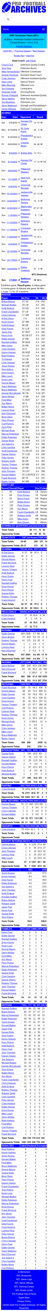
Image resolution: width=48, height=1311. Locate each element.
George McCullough (11, 393)
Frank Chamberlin (10, 312)
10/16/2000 (12, 193)
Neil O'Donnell (8, 413)
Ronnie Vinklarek (10, 95)
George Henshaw (10, 75)
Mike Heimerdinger (11, 71)
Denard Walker (9, 475)
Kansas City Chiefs (26, 123)
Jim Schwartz (8, 88)
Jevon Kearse (8, 366)
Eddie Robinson (9, 437)
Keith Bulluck (8, 308)
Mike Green (7, 346)
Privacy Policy (24, 1301)
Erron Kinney (8, 373)
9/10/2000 (12, 161)
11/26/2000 (12, 236)
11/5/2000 (12, 215)
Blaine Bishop (8, 301)
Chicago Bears (25, 144)
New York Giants (25, 179)
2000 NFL (8, 50)
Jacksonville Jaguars (27, 194)
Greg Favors (7, 329)
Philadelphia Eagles (27, 137)
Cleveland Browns (26, 230)
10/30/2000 (12, 208)
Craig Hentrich (8, 349)
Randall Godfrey (9, 342)
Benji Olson (7, 417)
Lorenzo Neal (8, 410)
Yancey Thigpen (9, 464)
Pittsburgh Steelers (25, 170)
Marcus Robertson (10, 434)
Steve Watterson (9, 105)
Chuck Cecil (7, 65)
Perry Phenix (8, 420)
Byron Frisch (23, 498)
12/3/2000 (12, 244)
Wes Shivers (23, 522)
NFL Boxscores (24, 1275)
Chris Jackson (8, 362)
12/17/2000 (12, 260)
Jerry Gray (6, 68)
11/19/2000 (12, 229)
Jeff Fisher (31, 60)
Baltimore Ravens (25, 201)
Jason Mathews (9, 386)
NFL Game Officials (24, 1282)
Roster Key (19, 55)
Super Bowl (24, 1297)
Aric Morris (7, 403)
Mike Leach (7, 376)
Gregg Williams (9, 109)
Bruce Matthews (9, 390)
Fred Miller (7, 400)
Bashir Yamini (8, 481)
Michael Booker (9, 305)
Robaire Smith (8, 461)
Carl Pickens (8, 424)
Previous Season (23, 50)
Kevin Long (7, 379)
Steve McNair (8, 396)
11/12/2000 (12, 222)
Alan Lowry (7, 82)
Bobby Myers (8, 407)
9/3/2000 (13, 153)
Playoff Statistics (24, 46)
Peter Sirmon (8, 458)
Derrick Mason (8, 383)
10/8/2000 (12, 186)
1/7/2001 (13, 280)
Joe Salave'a (8, 444)
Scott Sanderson (9, 451)
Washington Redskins (26, 208)
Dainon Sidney (9, 454)
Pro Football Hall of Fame (24, 1293)
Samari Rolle (8, 441)
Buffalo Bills (26, 153)
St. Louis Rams (25, 130)
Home (6, 29)
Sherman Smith (9, 92)
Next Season (39, 50)
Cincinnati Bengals (25, 186)
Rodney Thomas (9, 468)
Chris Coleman (9, 315)
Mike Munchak (8, 85)
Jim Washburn (8, 102)
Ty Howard (7, 359)
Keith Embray (8, 325)
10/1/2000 (12, 179)
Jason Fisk (7, 332)
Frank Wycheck (9, 478)
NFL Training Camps (24, 1286)
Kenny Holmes (9, 352)
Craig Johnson (8, 78)
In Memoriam (24, 1271)
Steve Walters (8, 99)
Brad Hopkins (8, 356)
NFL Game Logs (24, 1279)
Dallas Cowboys (25, 269)
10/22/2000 (12, 200)
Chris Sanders (8, 447)
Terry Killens (7, 369)
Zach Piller (7, 427)
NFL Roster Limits (24, 1290)
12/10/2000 (12, 251)
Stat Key (30, 55)
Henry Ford (7, 335)
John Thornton (8, 471)
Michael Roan (8, 430)
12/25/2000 (12, 268)
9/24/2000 (12, 170)
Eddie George (8, 339)
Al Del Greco (8, 318)
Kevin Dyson (8, 322)
